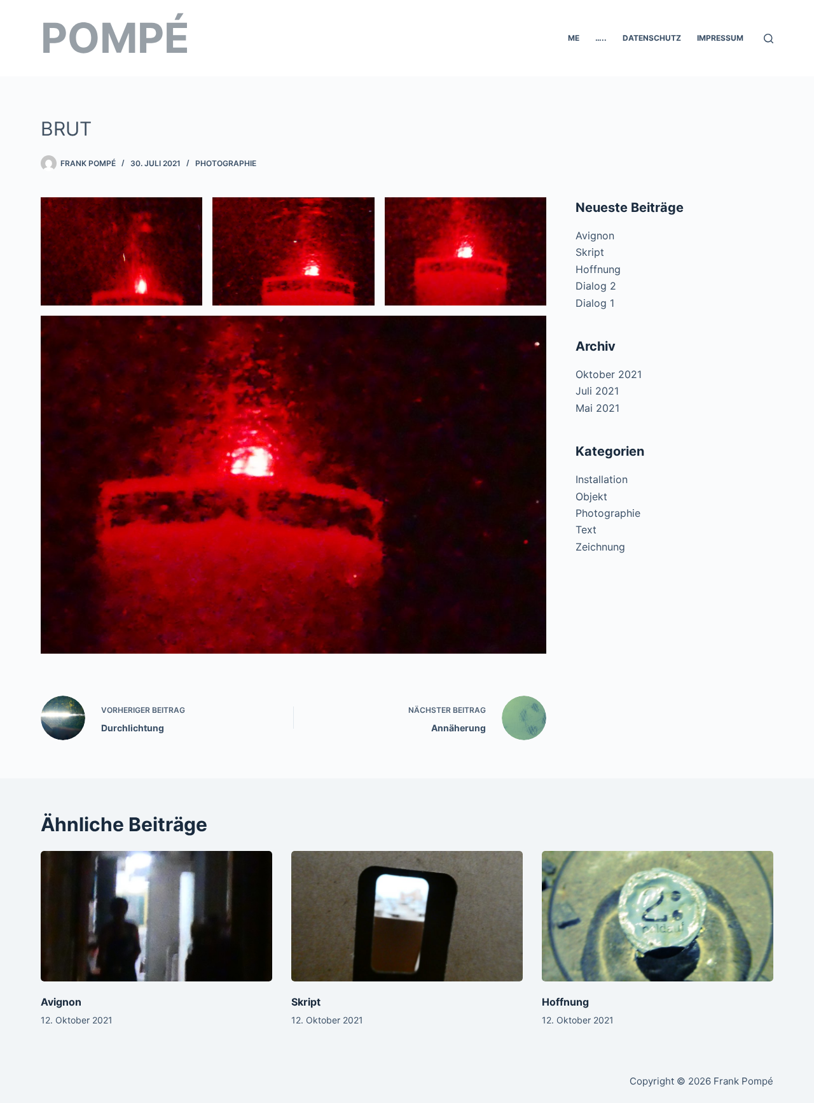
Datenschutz (652, 38)
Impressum (720, 38)
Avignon (595, 235)
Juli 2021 (597, 390)
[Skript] (407, 916)
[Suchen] (768, 38)
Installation (602, 479)
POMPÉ (115, 38)
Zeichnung (600, 546)
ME (573, 38)
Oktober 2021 (609, 374)
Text (586, 529)
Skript (590, 252)
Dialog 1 (595, 303)
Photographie (225, 163)
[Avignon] (156, 916)
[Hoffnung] (657, 916)
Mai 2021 (597, 408)
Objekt (591, 496)
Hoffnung (598, 269)
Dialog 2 (596, 285)
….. (601, 38)
